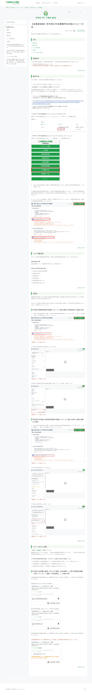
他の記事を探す (11, 22)
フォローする (81, 30)
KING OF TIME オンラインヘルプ (14, 7)
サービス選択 (54, 2)
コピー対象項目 (36, 47)
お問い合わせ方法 (46, 2)
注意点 (34, 50)
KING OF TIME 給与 (30, 7)
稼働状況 (38, 2)
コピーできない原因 (38, 52)
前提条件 (35, 43)
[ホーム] (12, 2)
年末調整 (40, 7)
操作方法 (35, 45)
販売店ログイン (81, 2)
